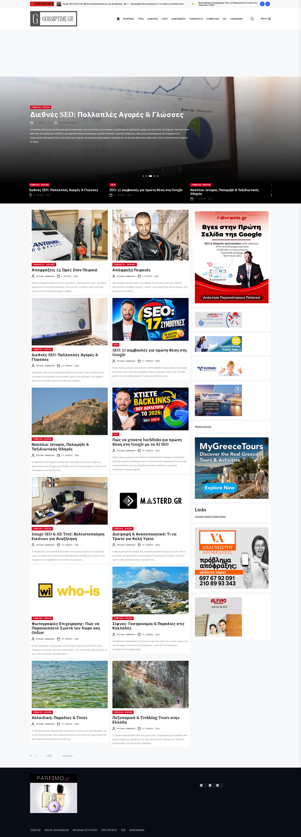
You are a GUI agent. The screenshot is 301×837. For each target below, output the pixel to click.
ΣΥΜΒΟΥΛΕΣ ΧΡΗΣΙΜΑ (40, 107)
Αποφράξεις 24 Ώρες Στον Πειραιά (147, 4)
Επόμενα (67, 755)
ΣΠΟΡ (165, 19)
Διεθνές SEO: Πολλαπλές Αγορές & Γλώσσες (65, 357)
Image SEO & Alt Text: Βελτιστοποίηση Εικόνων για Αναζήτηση (68, 536)
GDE (123, 830)
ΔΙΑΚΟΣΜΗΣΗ (178, 19)
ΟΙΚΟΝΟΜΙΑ (236, 19)
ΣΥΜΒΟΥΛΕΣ (212, 19)
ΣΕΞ (225, 19)
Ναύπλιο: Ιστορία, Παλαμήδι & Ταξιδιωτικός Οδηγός (106, 118)
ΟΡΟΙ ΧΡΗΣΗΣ (109, 830)
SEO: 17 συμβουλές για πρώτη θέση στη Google (149, 352)
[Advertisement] (150, 53)
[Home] (118, 19)
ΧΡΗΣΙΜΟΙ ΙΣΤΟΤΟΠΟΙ (85, 830)
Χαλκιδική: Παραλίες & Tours (59, 717)
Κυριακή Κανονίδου (68, 131)
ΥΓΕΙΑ (141, 19)
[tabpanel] (150, 130)
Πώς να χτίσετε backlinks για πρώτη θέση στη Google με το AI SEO (147, 442)
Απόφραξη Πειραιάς (207, 4)
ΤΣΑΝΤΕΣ (35, 830)
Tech (116, 344)
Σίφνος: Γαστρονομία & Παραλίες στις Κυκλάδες (86, 4)
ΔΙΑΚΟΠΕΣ (152, 19)
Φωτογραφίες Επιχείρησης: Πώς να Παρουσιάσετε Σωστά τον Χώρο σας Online (66, 628)
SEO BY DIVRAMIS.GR (57, 830)
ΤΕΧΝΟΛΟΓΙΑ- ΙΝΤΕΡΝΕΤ (123, 184)
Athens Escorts (203, 426)
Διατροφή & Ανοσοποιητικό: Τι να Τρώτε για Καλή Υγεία (144, 536)
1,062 (49, 755)
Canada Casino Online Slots (210, 516)
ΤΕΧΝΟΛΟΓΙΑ (196, 19)
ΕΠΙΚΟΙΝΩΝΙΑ (136, 830)
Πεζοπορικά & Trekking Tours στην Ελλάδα (146, 720)
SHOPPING (128, 19)
